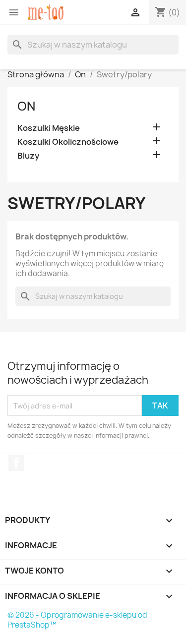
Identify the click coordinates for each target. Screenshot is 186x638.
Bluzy (28, 156)
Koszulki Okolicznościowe (68, 142)
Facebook (16, 463)
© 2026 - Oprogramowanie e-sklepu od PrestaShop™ (77, 620)
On (26, 106)
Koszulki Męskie (48, 128)
